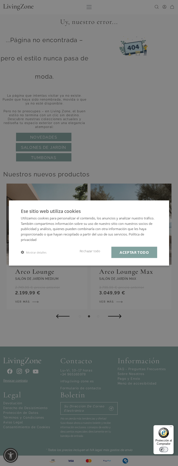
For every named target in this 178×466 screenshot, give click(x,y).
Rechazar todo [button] (90, 251)
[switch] (163, 449)
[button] (33, 252)
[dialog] (89, 233)
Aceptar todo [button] (134, 252)
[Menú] (171, 427)
